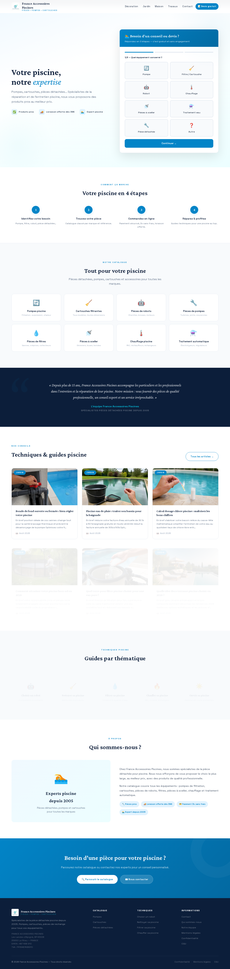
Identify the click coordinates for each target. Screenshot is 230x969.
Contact (187, 6)
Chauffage (191, 89)
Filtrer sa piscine (146, 927)
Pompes (97, 916)
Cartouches (99, 922)
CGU (183, 943)
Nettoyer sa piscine (148, 922)
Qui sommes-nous (191, 922)
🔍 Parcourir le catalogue (97, 879)
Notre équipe (188, 927)
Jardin (146, 6)
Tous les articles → (202, 456)
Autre (191, 128)
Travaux (173, 6)
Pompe (146, 70)
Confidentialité (189, 938)
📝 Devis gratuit (207, 6)
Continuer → (169, 143)
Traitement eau (191, 109)
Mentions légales (191, 932)
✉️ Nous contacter (136, 879)
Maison (159, 6)
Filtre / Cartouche (191, 70)
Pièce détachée (146, 128)
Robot (146, 89)
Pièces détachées (103, 927)
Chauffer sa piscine (147, 932)
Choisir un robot (146, 916)
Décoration (131, 6)
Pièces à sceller (146, 109)
